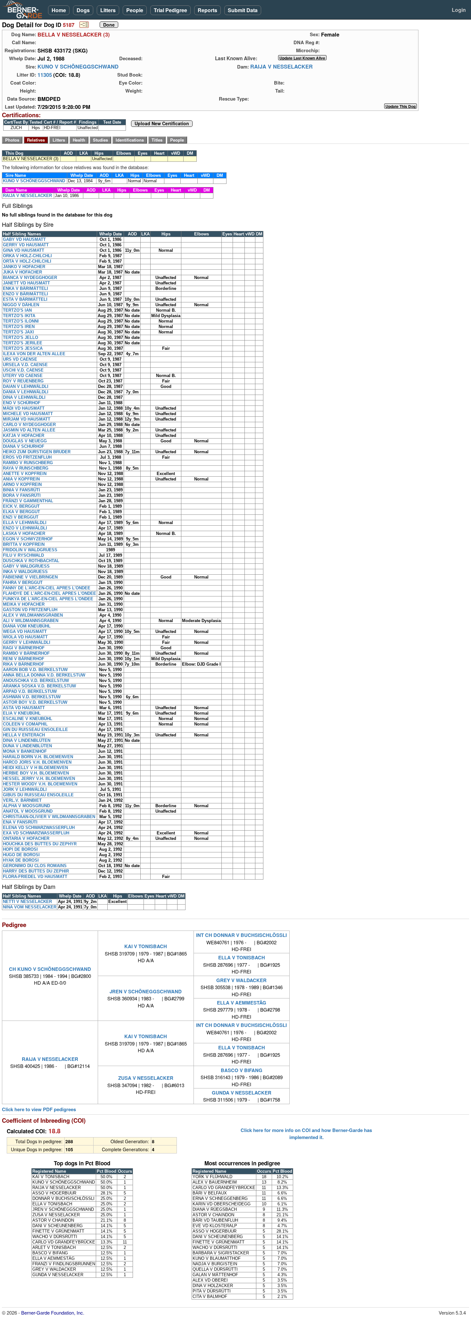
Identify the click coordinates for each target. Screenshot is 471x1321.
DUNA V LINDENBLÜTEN (27, 745)
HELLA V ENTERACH (24, 735)
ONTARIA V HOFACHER (26, 838)
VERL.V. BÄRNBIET (22, 800)
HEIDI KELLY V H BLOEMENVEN (35, 767)
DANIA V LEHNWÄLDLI (25, 392)
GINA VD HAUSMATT (23, 250)
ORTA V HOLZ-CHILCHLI (27, 261)
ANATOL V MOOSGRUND (28, 811)
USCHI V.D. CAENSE (23, 370)
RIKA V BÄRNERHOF (23, 664)
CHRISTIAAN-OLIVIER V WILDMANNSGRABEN (49, 816)
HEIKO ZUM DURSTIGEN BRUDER (36, 451)
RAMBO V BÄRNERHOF (26, 653)
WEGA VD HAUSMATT (25, 631)
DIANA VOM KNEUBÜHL (27, 626)
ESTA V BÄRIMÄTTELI (25, 299)
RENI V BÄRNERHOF (23, 658)
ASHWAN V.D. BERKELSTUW (32, 696)
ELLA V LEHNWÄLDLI (24, 522)
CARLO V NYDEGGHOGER (29, 424)
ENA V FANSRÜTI (20, 822)
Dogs (83, 10)
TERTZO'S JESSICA (23, 348)
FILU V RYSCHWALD (23, 555)
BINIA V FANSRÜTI (21, 490)
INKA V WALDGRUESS (25, 571)
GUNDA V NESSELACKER (241, 1092)
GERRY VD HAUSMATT (26, 244)
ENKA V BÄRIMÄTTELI (25, 288)
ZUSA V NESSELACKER (145, 1077)
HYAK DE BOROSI (21, 860)
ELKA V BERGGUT (21, 511)
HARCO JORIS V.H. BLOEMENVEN (37, 762)
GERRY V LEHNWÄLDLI (26, 642)
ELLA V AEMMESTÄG (241, 1002)
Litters (108, 10)
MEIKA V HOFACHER (24, 604)
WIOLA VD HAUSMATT (25, 637)
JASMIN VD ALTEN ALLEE (29, 430)
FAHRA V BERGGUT (23, 582)
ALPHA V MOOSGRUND (26, 805)
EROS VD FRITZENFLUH (27, 457)
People (134, 10)
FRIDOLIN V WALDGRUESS (30, 549)
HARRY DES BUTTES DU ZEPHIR (36, 871)
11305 (44, 74)
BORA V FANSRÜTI (22, 495)
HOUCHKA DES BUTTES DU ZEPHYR (40, 843)
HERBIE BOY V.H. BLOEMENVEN (36, 773)
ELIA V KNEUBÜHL (22, 713)
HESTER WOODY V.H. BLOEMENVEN (40, 784)
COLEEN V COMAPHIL (25, 724)
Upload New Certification (162, 123)
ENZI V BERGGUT (20, 517)
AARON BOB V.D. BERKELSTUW (35, 669)
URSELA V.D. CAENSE (25, 364)
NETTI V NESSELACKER (27, 901)
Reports (207, 10)
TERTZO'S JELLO (20, 337)
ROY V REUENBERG (23, 381)
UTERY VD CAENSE (23, 375)
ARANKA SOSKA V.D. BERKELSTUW (39, 686)
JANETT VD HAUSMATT (26, 283)
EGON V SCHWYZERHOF (28, 539)
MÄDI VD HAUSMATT (24, 408)
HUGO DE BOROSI (21, 854)
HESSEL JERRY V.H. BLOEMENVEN (39, 778)
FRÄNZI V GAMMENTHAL (28, 500)
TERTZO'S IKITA (19, 315)
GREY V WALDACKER (241, 980)
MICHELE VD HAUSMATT (28, 413)
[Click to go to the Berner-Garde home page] (24, 8)
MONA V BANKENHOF (25, 751)
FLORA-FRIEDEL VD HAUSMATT (35, 876)
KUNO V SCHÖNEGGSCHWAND (78, 66)
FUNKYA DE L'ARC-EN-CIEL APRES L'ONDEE (48, 598)
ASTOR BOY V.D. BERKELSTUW (35, 702)
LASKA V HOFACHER (24, 533)
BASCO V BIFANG (241, 1070)
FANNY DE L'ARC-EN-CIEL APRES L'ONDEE (46, 588)
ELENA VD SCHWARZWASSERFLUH (39, 827)
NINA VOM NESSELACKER (29, 907)
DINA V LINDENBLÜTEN (26, 740)
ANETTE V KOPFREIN (24, 473)
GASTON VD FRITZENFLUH (30, 609)
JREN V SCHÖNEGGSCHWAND (146, 991)
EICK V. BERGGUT (21, 506)
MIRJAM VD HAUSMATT (26, 419)
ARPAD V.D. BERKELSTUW (30, 691)
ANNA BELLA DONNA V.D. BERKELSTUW (44, 675)
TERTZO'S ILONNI (21, 321)
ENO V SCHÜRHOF (21, 402)
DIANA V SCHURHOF (23, 446)
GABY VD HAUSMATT (24, 239)
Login (459, 9)
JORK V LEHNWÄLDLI (25, 789)
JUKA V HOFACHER (22, 272)
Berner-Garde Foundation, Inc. (52, 1312)
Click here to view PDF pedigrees (39, 1109)
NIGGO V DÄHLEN (21, 304)
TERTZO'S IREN (19, 326)
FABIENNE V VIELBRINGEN (30, 577)
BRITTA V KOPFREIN (24, 544)
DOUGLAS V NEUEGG (25, 441)
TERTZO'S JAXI (18, 332)
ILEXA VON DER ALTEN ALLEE (34, 353)
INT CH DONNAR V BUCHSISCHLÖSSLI (241, 935)
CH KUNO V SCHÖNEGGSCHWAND (50, 968)
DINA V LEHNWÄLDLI (24, 397)
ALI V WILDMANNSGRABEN (30, 620)
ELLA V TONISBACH (241, 957)
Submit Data (243, 10)
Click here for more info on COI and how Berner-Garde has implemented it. (306, 1134)
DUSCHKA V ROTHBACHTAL (31, 560)
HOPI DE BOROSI (20, 849)
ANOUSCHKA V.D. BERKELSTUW (36, 680)
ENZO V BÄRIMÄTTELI (25, 293)
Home (59, 10)
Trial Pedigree (170, 10)
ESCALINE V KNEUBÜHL (27, 718)
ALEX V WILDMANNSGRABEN (33, 615)
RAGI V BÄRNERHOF (24, 647)
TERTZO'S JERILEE (22, 343)
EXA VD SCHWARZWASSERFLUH (36, 833)
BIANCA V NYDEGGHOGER (30, 277)
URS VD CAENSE (20, 359)
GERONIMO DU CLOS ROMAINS (35, 865)
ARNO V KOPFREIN (22, 484)
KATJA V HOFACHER (23, 435)
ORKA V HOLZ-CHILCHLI (27, 255)
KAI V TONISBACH (145, 946)
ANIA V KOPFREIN (21, 479)
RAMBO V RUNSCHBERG (28, 462)
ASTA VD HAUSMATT (24, 707)
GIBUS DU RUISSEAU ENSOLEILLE (38, 794)
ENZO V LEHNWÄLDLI (25, 528)
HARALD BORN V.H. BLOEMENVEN (38, 756)
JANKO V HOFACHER (24, 266)
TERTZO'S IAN (17, 310)
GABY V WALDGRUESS (26, 566)
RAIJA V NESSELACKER (281, 66)
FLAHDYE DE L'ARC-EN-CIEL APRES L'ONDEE (49, 593)
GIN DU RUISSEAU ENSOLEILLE (35, 729)
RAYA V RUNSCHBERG (25, 468)
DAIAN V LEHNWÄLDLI (25, 386)
